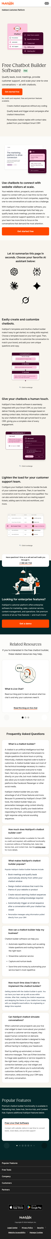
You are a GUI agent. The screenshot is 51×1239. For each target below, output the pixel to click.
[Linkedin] (33, 1198)
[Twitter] (27, 1198)
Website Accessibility (16, 1233)
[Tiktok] (45, 1198)
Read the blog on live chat (25, 708)
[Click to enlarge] (25, 159)
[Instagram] (15, 1198)
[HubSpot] (8, 3)
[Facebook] (9, 1198)
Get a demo (34, 623)
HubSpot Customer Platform (13, 10)
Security (40, 1228)
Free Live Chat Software (17, 1123)
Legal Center (12, 1228)
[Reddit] (39, 1198)
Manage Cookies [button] (36, 1233)
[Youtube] (21, 1198)
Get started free (12, 92)
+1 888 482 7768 (25, 563)
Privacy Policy (27, 1228)
